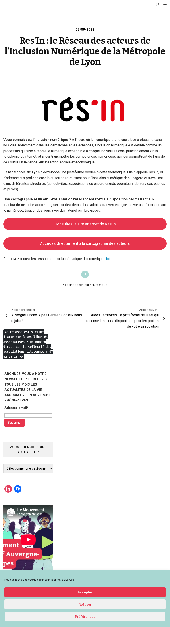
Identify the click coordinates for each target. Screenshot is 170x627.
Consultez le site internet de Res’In (85, 224)
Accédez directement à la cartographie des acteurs (85, 243)
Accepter (85, 592)
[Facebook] (18, 489)
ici (108, 259)
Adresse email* (16, 408)
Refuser (85, 604)
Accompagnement (76, 284)
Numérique (99, 284)
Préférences (85, 617)
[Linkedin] (8, 489)
